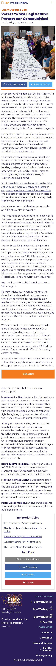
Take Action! (28, 374)
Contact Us (46, 637)
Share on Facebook (15, 84)
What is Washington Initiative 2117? (22, 542)
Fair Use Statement (46, 649)
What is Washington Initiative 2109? (23, 536)
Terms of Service (42, 643)
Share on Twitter (41, 84)
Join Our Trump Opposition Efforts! (23, 523)
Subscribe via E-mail (29, 559)
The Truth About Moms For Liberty (23, 547)
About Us (47, 632)
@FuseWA (29, 575)
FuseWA (47, 622)
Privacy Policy (44, 655)
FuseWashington (29, 567)
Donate (29, 582)
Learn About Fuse (14, 9)
